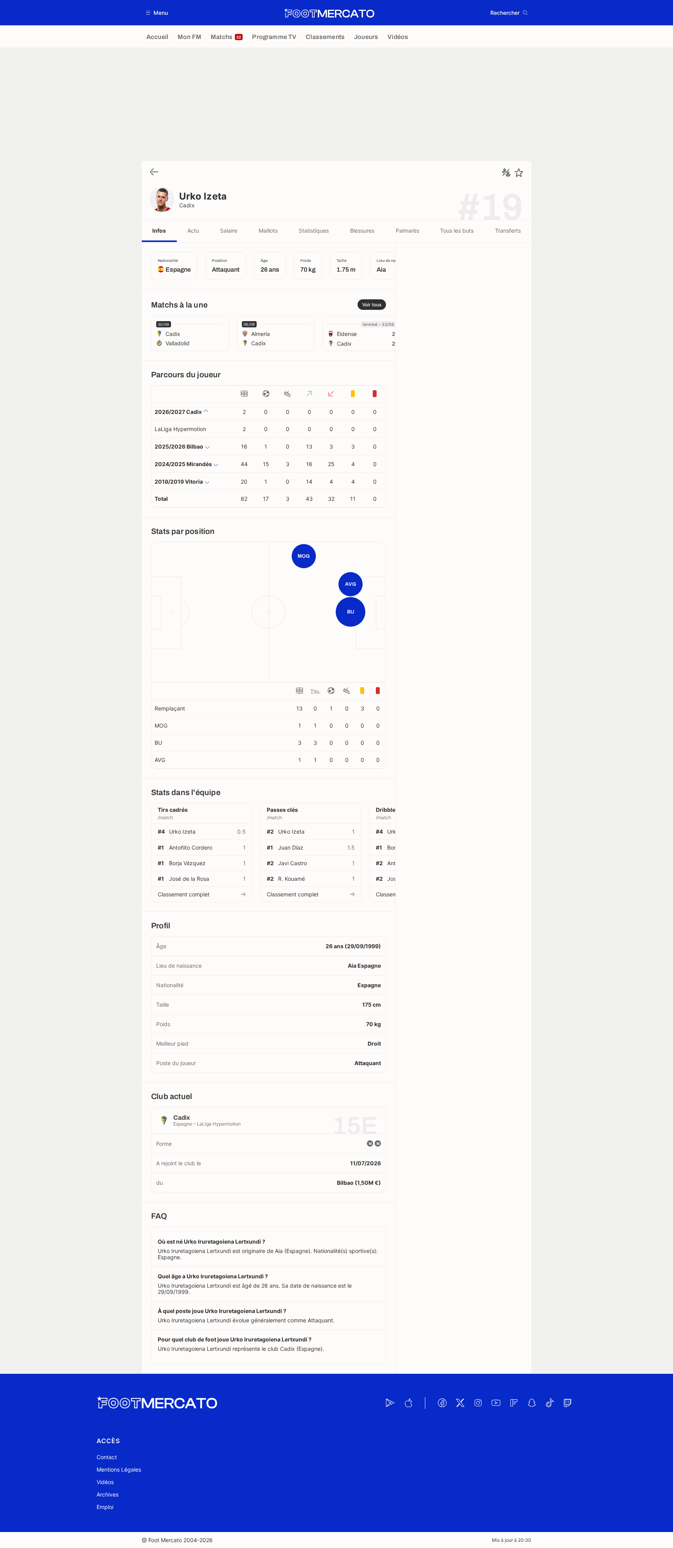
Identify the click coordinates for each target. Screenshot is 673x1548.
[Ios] (408, 1403)
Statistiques (314, 230)
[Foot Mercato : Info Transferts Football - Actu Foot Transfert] (329, 13)
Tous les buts (457, 230)
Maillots (268, 230)
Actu (193, 230)
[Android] (390, 1403)
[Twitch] (567, 1403)
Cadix (187, 205)
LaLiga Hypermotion (180, 429)
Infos (159, 230)
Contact (107, 1457)
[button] (157, 12)
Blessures (362, 230)
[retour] (154, 172)
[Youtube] (496, 1403)
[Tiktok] (549, 1403)
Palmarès (407, 230)
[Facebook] (442, 1403)
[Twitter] (460, 1403)
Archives (107, 1494)
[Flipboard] (514, 1403)
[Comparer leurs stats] (506, 172)
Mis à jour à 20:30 (511, 1540)
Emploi (105, 1507)
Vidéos (105, 1482)
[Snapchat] (531, 1403)
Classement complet (184, 894)
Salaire (228, 230)
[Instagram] (478, 1403)
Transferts (508, 230)
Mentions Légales (119, 1469)
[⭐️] (518, 172)
